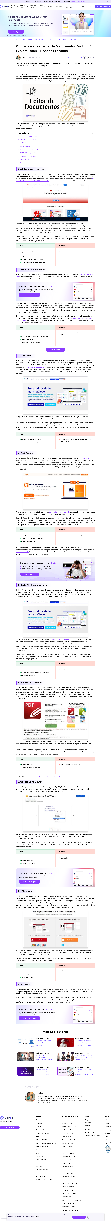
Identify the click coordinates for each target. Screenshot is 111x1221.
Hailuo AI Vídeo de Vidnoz (70, 1210)
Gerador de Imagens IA (69, 1193)
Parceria (107, 1123)
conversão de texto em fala (59, 512)
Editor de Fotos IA (67, 1197)
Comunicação (89, 1132)
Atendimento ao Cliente (92, 1136)
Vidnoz (63, 1000)
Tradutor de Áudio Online (70, 1180)
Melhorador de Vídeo (68, 1130)
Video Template (41, 1160)
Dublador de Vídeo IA (68, 1140)
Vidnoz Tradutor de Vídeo (44, 1133)
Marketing (88, 1129)
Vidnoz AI (13, 6)
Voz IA (37, 1163)
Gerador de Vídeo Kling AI (70, 1183)
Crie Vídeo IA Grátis (10, 1127)
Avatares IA (39, 1156)
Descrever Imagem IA (68, 1187)
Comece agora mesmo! (78, 1)
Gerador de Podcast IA (69, 1207)
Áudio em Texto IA (67, 1133)
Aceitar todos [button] (79, 1217)
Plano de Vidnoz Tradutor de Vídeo (46, 1143)
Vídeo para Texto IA (68, 1190)
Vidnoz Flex (39, 1126)
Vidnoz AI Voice (40, 1130)
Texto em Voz (66, 1170)
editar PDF (86, 458)
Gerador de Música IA (68, 1177)
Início (17, 39)
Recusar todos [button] (94, 1217)
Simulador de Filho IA (68, 1157)
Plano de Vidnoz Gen (42, 1146)
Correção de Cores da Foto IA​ (71, 1200)
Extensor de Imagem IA (69, 1203)
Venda (87, 1126)
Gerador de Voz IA (67, 1167)
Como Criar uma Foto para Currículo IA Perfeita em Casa (47, 777)
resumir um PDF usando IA (61, 639)
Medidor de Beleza (68, 1153)
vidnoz (4, 6)
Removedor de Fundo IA (69, 1160)
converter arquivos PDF (36, 367)
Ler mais (37, 1216)
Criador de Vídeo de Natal (44, 1180)
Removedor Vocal (67, 1173)
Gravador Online (67, 1147)
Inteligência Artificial (27, 39)
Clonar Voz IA (29, 574)
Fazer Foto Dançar (67, 1137)
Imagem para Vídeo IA (69, 1126)
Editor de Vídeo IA (41, 1176)
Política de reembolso (104, 1217)
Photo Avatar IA (40, 1166)
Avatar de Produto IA (42, 1170)
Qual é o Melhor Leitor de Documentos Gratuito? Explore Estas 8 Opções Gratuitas (59, 39)
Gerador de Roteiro (68, 1143)
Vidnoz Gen (22, 6)
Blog (86, 1120)
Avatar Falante (66, 1120)
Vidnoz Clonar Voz (22, 552)
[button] (39, 1219)
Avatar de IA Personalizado (44, 1173)
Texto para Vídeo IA (68, 1123)
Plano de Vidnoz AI (41, 1140)
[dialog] (55, 1217)
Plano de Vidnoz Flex (42, 1150)
